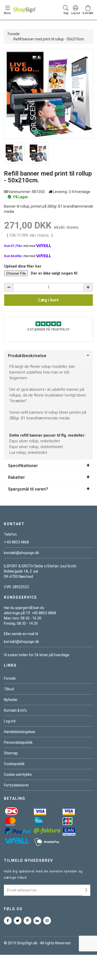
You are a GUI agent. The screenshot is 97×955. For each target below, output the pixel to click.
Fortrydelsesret (16, 785)
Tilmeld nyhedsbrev (28, 860)
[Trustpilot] (48, 323)
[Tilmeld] (86, 890)
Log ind (10, 721)
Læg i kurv (48, 299)
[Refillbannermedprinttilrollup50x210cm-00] (14, 153)
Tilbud (9, 689)
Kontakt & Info (15, 710)
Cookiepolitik (14, 764)
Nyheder (11, 700)
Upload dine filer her (22, 266)
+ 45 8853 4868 (16, 542)
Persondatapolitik (18, 742)
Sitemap (11, 753)
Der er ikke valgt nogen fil (54, 273)
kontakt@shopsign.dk (21, 553)
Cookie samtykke (18, 774)
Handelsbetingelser (19, 732)
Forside (14, 34)
